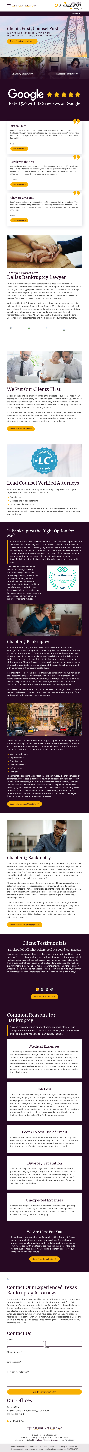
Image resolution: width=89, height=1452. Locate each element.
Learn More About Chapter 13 (23, 925)
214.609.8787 (72, 1449)
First (9, 1348)
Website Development (53, 1440)
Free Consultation (74, 3)
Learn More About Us (20, 429)
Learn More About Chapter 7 (23, 804)
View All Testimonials (43, 996)
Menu (78, 13)
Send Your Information (43, 1392)
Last (47, 1348)
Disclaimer (37, 1440)
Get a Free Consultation (21, 41)
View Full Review (18, 148)
